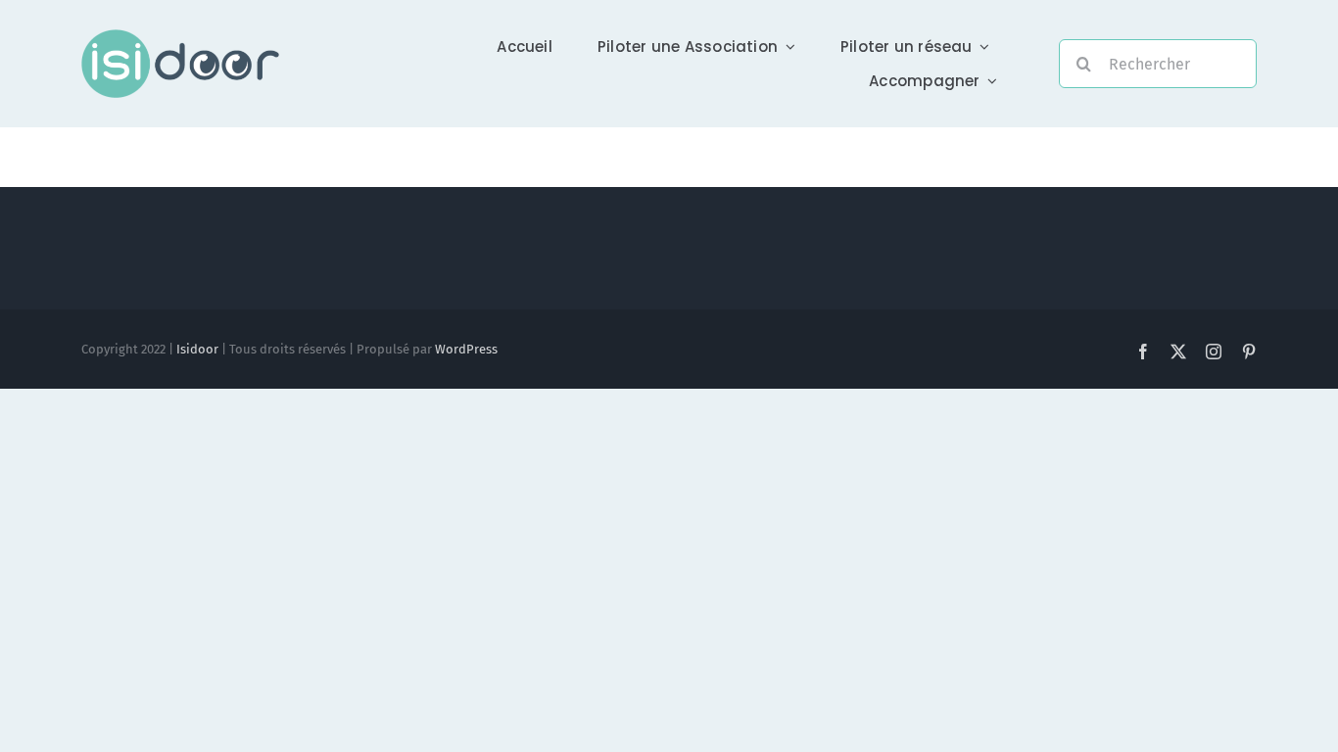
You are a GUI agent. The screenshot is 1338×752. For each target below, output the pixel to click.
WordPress (466, 349)
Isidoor (197, 349)
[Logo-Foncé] (180, 36)
